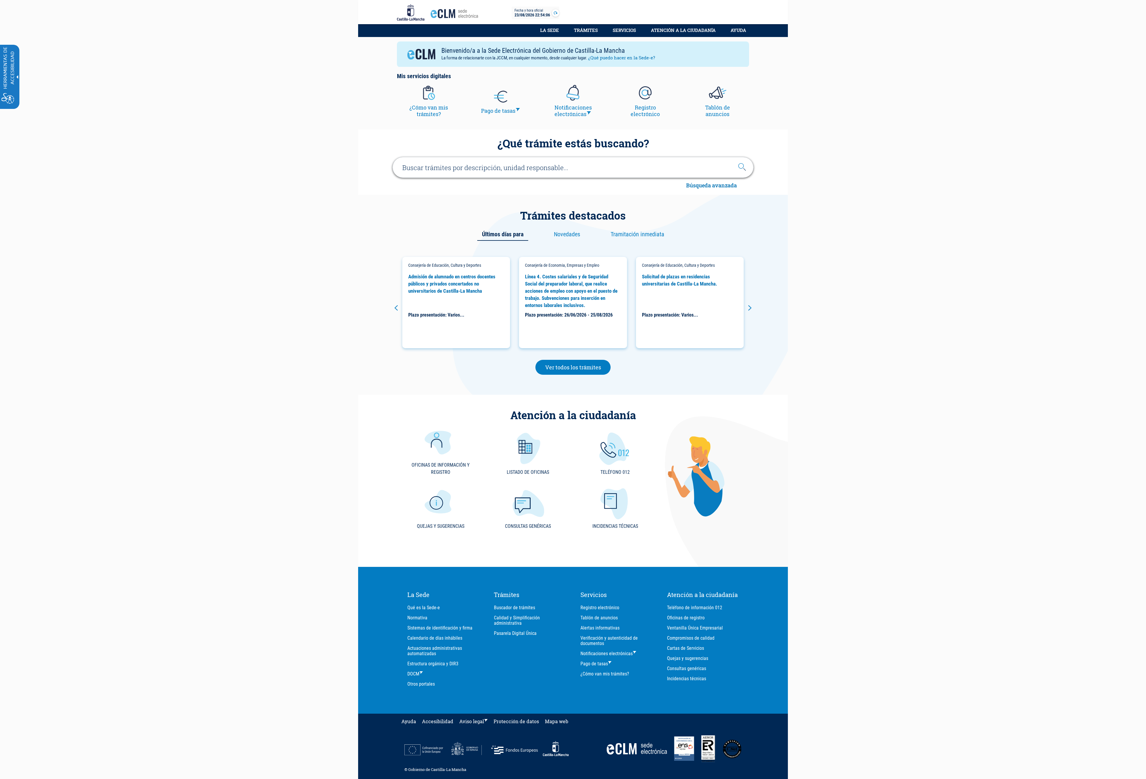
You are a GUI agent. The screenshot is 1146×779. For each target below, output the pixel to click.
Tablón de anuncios (599, 618)
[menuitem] (549, 33)
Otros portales (421, 684)
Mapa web (556, 721)
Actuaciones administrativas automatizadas (434, 650)
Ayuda (738, 30)
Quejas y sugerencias (687, 658)
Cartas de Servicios (685, 648)
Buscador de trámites (514, 607)
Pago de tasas (594, 664)
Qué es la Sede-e (423, 607)
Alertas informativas (600, 628)
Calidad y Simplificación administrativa (517, 620)
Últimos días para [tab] (502, 234)
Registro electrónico (599, 607)
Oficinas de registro (686, 618)
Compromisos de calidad (690, 638)
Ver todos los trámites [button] (578, 367)
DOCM (413, 674)
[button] (396, 308)
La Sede (549, 30)
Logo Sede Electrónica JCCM (456, 15)
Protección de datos (516, 721)
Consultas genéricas (686, 668)
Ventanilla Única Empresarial (695, 628)
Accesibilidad (437, 721)
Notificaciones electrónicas (606, 653)
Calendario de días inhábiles (434, 638)
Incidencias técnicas (686, 678)
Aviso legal (471, 721)
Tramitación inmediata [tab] (637, 234)
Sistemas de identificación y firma (439, 628)
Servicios (624, 30)
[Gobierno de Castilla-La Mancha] (410, 12)
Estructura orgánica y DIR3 (432, 664)
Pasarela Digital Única (515, 633)
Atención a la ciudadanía (683, 30)
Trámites (586, 30)
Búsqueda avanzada (711, 186)
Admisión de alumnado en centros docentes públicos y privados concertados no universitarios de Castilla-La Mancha (451, 284)
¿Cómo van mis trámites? (604, 674)
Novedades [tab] (567, 234)
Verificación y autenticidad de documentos (609, 640)
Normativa (417, 618)
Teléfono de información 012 (694, 607)
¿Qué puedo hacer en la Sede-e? (621, 58)
